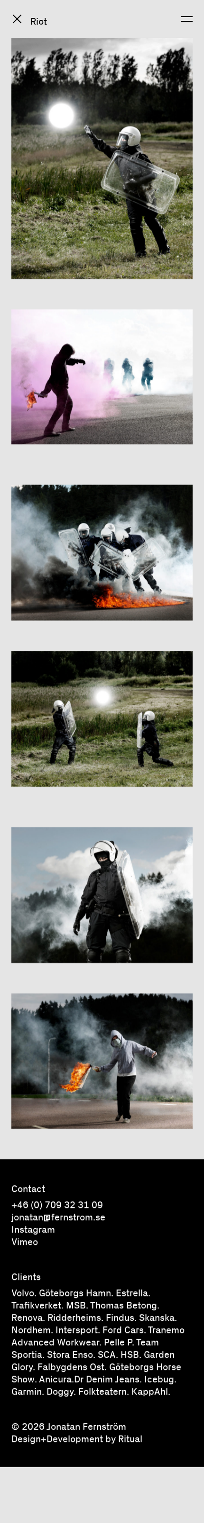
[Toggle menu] (187, 19)
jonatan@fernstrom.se (58, 1216)
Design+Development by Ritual (76, 1438)
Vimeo (24, 1241)
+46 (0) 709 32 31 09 (57, 1204)
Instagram (33, 1229)
